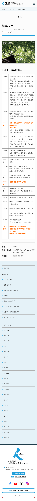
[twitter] (21, 484)
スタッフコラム (7, 32)
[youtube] (15, 484)
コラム (12, 9)
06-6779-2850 (20, 477)
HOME (4, 9)
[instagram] (27, 484)
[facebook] (10, 484)
